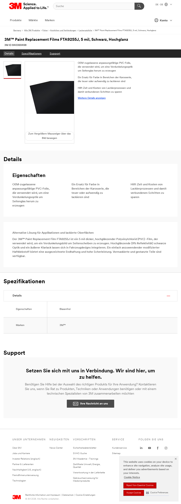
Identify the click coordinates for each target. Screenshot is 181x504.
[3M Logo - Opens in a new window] (29, 6)
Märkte (33, 20)
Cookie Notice (132, 477)
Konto (163, 20)
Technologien (19, 481)
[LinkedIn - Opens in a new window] (141, 448)
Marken (50, 20)
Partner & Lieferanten (23, 464)
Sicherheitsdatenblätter (84, 448)
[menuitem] (9, 53)
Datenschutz (68, 495)
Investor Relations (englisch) (26, 459)
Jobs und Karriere (21, 453)
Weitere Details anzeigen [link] (92, 98)
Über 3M (16, 448)
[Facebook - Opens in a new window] (157, 448)
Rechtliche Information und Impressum (42, 495)
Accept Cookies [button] (133, 493)
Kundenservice (119, 448)
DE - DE (160, 5)
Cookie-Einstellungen (85, 495)
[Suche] (139, 6)
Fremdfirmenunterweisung (25, 475)
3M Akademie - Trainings (85, 459)
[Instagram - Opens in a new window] (166, 448)
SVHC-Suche (80, 453)
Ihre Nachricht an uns (94, 403)
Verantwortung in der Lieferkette (89, 473)
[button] (157, 493)
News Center (56, 448)
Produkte (16, 20)
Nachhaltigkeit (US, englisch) (26, 470)
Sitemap (116, 453)
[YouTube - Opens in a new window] (149, 448)
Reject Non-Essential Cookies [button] (139, 485)
